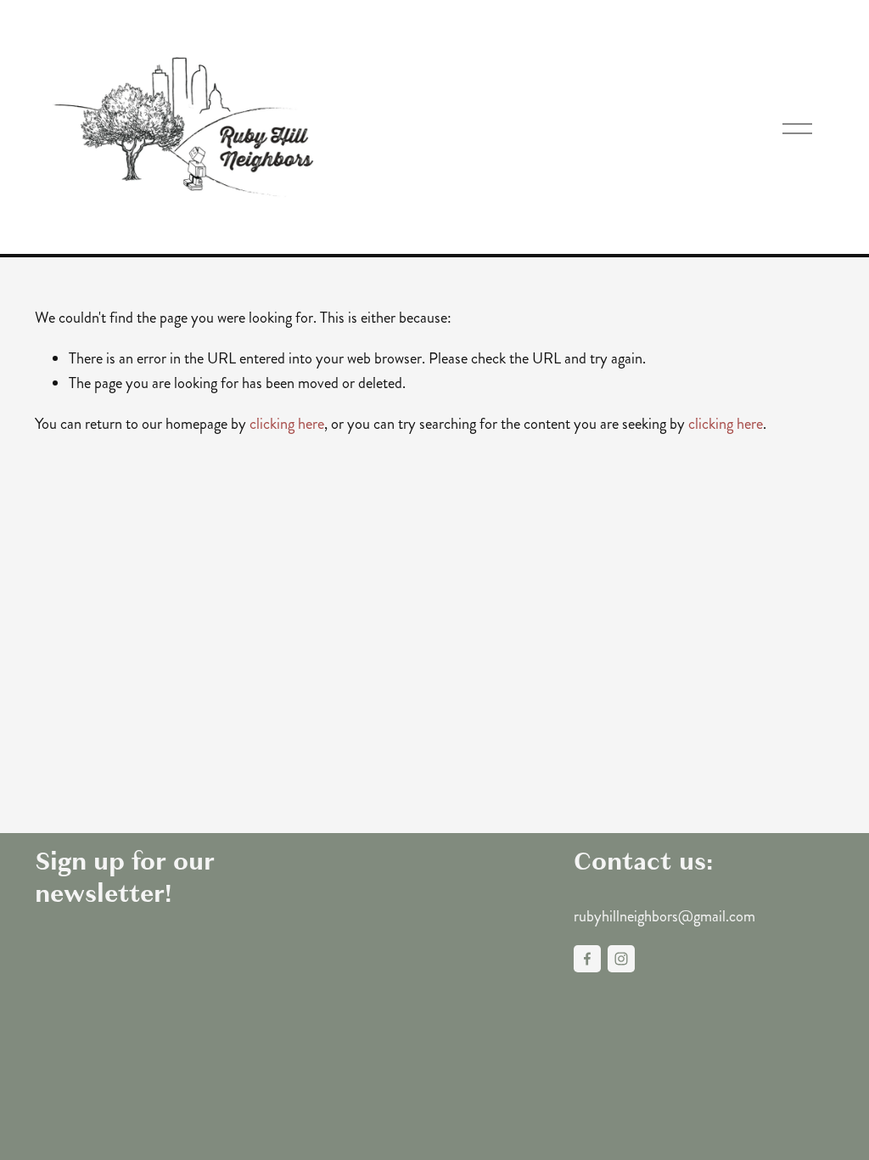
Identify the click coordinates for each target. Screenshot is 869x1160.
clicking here (286, 424)
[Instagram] (621, 958)
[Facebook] (587, 958)
